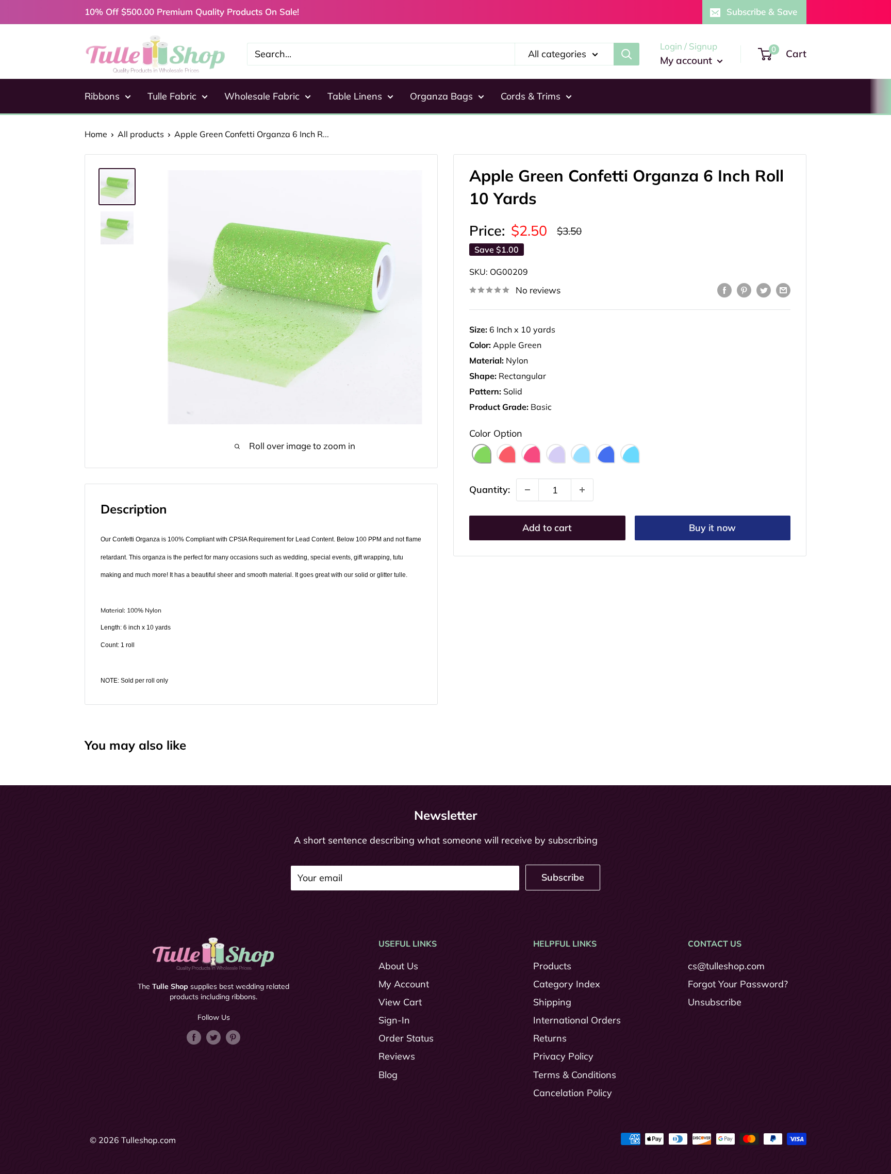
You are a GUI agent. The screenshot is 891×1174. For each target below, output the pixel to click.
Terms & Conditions (574, 1075)
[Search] (626, 54)
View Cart (400, 1002)
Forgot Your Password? (738, 984)
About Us (398, 966)
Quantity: (489, 489)
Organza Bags (441, 96)
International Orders (577, 1020)
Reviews (396, 1056)
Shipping (552, 1002)
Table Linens (354, 96)
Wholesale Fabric (262, 96)
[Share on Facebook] (724, 289)
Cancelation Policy (572, 1093)
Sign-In (394, 1020)
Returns (550, 1038)
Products (552, 966)
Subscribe (562, 877)
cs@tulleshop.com (726, 966)
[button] (481, 454)
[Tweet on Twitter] (763, 289)
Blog (388, 1075)
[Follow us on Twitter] (213, 1037)
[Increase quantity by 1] (582, 490)
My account (687, 60)
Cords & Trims (530, 96)
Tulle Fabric (171, 96)
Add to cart (547, 528)
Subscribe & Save (762, 11)
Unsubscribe (714, 1002)
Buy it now (712, 528)
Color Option (495, 433)
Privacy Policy (563, 1056)
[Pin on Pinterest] (744, 289)
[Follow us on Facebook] (194, 1037)
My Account (403, 984)
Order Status (406, 1038)
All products (141, 134)
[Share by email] (783, 289)
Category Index (566, 984)
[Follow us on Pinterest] (233, 1037)
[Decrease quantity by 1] (527, 490)
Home (96, 134)
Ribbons (102, 96)
